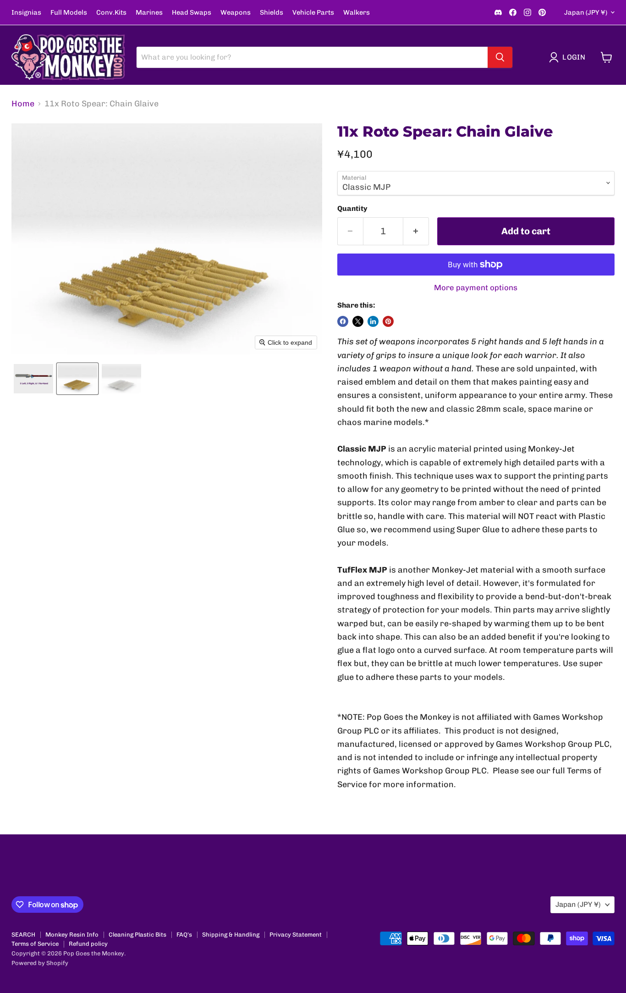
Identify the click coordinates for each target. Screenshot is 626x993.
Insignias (26, 13)
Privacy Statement (295, 934)
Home (22, 104)
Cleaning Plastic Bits (137, 934)
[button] (569, 57)
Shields (271, 13)
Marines (149, 13)
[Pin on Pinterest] (388, 321)
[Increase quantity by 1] (416, 231)
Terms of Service (35, 943)
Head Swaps (191, 13)
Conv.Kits (111, 13)
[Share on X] (357, 321)
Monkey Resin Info (72, 934)
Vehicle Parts (313, 13)
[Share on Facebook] (342, 321)
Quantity (352, 208)
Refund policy (88, 943)
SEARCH (23, 934)
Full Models (68, 13)
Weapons (235, 13)
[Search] (500, 57)
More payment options (475, 287)
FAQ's (184, 934)
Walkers (356, 13)
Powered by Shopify (39, 963)
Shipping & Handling (230, 934)
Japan (585, 12)
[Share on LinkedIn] (373, 321)
